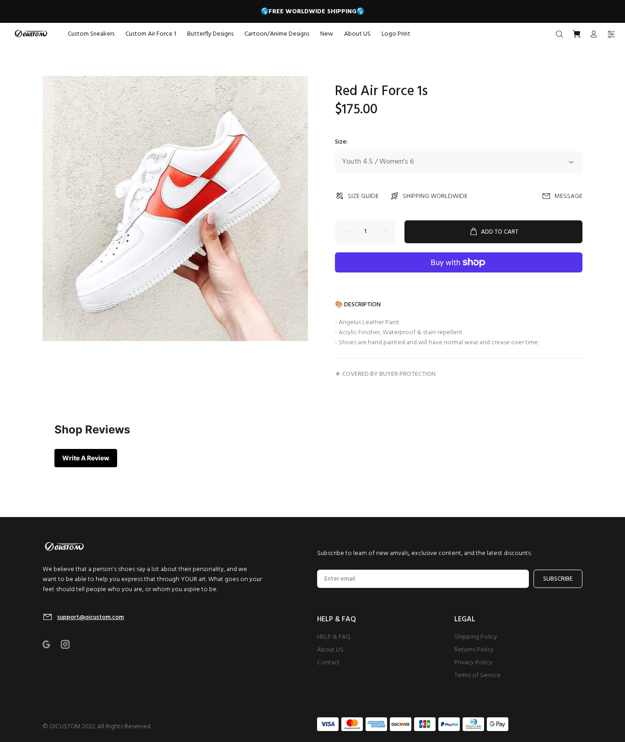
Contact (328, 662)
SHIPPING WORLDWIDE (435, 196)
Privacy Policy (473, 662)
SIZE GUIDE (363, 196)
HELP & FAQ (333, 637)
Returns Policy (474, 650)
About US (330, 650)
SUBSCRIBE (558, 579)
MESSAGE (568, 196)
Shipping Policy (475, 637)
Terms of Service (477, 675)
